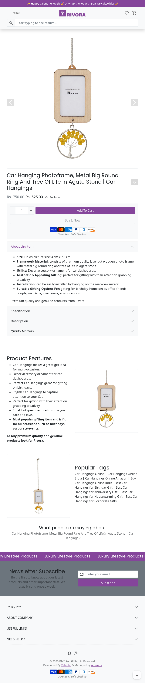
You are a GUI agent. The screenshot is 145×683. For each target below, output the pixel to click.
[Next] (134, 102)
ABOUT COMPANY (19, 618)
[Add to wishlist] (134, 182)
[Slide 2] (74, 164)
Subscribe (108, 583)
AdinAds (96, 665)
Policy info (14, 607)
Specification (20, 311)
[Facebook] (69, 653)
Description (19, 321)
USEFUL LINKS (17, 628)
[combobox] (76, 23)
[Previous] (10, 102)
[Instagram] (75, 653)
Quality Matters (22, 331)
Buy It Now (72, 220)
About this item (22, 246)
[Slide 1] (71, 164)
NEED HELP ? (16, 639)
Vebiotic (66, 665)
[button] (127, 13)
